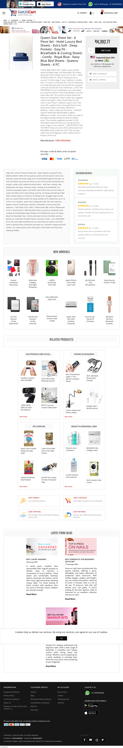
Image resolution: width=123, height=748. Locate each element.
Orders (60, 695)
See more (23, 416)
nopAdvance (37, 738)
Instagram (96, 739)
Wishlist (61, 703)
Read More (31, 594)
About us (7, 703)
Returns (34, 706)
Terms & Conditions (11, 699)
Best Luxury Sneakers (36, 559)
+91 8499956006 (115, 4)
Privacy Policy (9, 695)
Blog (32, 695)
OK (61, 638)
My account (62, 692)
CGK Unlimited (62, 140)
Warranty (34, 710)
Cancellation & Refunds (40, 703)
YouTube (90, 739)
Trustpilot (4, 747)
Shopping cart (63, 699)
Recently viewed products (41, 699)
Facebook (84, 739)
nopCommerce (17, 738)
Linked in (102, 739)
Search (33, 692)
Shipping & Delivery (11, 692)
